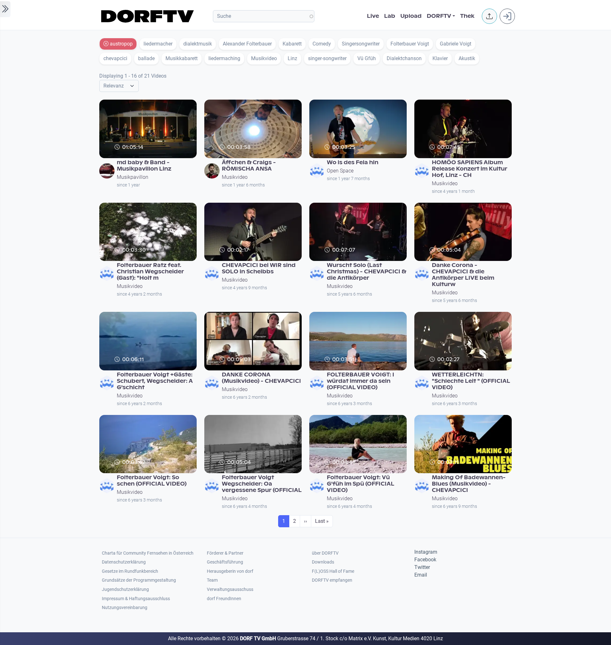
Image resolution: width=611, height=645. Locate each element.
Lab (389, 16)
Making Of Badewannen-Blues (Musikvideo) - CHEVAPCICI (469, 484)
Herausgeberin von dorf (230, 571)
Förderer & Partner (225, 553)
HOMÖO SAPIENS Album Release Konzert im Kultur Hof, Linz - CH (469, 169)
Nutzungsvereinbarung (124, 607)
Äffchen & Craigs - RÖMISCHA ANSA (249, 165)
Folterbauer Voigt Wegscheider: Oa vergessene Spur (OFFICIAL (262, 484)
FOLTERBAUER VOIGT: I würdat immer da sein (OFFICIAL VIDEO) (360, 381)
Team (212, 580)
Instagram (425, 552)
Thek (467, 16)
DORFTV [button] (439, 16)
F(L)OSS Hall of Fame (333, 571)
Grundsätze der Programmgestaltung (139, 580)
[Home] (148, 16)
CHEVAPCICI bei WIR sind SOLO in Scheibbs (259, 268)
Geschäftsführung (225, 562)
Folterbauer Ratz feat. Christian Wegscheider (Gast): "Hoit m (150, 271)
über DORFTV (325, 553)
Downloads (323, 562)
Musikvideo (235, 177)
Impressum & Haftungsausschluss (136, 598)
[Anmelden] (507, 16)
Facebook (425, 560)
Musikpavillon (132, 177)
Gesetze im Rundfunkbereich (130, 571)
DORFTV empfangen (332, 580)
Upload (411, 16)
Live (373, 16)
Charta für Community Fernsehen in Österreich (147, 553)
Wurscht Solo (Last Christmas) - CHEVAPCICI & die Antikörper (366, 271)
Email (420, 575)
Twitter (422, 567)
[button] (489, 16)
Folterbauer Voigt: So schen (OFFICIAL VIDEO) (151, 480)
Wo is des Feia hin (352, 162)
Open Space (340, 171)
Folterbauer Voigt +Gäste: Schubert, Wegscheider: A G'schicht (155, 381)
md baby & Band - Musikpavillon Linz (144, 165)
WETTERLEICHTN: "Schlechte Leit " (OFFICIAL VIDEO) (471, 381)
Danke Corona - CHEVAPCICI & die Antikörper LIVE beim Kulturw (463, 275)
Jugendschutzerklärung (125, 589)
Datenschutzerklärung (124, 562)
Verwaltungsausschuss (230, 589)
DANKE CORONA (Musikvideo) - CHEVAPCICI (261, 377)
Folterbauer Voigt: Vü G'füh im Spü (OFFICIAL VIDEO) (360, 484)
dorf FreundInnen (224, 598)
